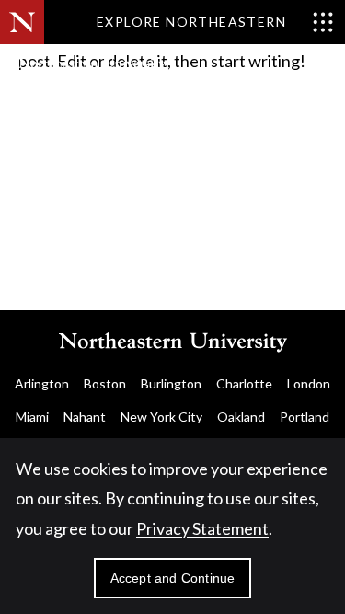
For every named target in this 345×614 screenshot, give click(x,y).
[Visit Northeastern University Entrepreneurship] (119, 73)
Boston (105, 383)
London (308, 383)
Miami (32, 416)
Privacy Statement (202, 528)
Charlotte (244, 383)
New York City (161, 416)
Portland (304, 416)
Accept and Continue (173, 578)
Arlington (42, 383)
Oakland (241, 416)
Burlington (171, 383)
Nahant (84, 416)
